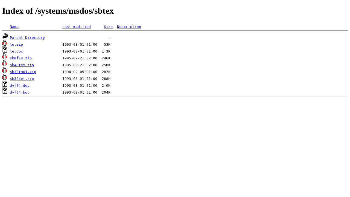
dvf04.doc (20, 85)
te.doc (16, 51)
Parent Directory (27, 38)
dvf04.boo (20, 92)
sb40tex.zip (22, 65)
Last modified (76, 27)
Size (108, 27)
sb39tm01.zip (23, 72)
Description (129, 27)
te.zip (16, 44)
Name (14, 27)
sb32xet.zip (22, 79)
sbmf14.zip (21, 58)
